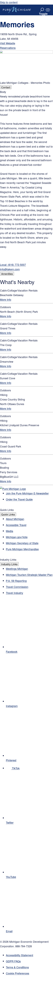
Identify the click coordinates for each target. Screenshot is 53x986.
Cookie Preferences (17, 973)
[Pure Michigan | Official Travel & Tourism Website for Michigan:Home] (17, 10)
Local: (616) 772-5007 (13, 264)
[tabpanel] (26, 180)
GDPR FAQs (13, 961)
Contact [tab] (5, 87)
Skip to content (9, 2)
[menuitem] (29, 973)
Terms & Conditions (17, 967)
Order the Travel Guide (19, 499)
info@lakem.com (10, 269)
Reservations (8, 48)
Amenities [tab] (7, 274)
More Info (5, 299)
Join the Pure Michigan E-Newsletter (27, 493)
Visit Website (7, 43)
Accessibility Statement (19, 955)
